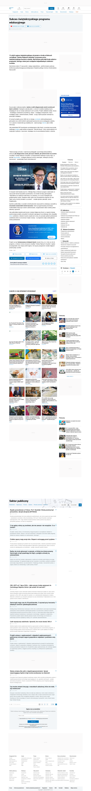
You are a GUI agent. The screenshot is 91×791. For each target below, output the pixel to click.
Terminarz (66, 269)
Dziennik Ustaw (36, 774)
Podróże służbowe (61, 778)
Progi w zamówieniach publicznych (68, 251)
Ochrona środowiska (65, 238)
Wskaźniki (65, 242)
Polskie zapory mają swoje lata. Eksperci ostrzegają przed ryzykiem (69, 173)
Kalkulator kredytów (65, 220)
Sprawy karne (36, 760)
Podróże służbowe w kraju (63, 774)
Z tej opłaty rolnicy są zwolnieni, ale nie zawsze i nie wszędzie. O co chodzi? (69, 170)
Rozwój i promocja (38, 505)
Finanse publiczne (65, 234)
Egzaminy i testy (24, 778)
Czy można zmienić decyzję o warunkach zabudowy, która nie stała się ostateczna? (69, 198)
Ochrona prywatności (19, 789)
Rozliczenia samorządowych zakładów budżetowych (69, 259)
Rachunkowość (12, 760)
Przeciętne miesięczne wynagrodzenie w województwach (70, 248)
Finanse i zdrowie (49, 766)
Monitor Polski (36, 775)
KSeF (77, 11)
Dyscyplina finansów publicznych (68, 255)
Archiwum (71, 775)
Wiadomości (26, 15)
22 (75, 272)
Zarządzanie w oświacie (26, 779)
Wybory (62, 239)
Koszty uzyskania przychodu (67, 257)
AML (58, 766)
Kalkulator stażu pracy (50, 779)
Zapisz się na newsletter (51, 254)
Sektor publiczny (34, 11)
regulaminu (33, 719)
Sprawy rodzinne (36, 759)
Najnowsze (70, 163)
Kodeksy (35, 781)
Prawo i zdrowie (36, 768)
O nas (10, 789)
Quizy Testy (63, 262)
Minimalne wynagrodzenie (63, 775)
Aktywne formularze (68, 230)
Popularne (64, 163)
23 (78, 272)
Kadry (21, 11)
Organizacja (19, 505)
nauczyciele (16, 157)
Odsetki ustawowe (61, 779)
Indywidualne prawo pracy (26, 759)
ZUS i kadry (11, 763)
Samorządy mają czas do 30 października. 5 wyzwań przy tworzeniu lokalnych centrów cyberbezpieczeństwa (70, 184)
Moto (57, 11)
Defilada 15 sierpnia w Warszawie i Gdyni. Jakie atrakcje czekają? (69, 201)
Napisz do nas (34, 254)
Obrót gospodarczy (13, 762)
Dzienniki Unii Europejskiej (38, 778)
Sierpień (72, 269)
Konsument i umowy (37, 762)
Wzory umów (72, 778)
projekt (17, 129)
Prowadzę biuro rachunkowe (63, 760)
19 (67, 272)
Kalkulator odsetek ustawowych (68, 222)
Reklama (67, 789)
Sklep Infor (35, 766)
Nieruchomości (63, 11)
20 (70, 272)
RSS (56, 789)
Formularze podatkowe (74, 779)
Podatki (10, 759)
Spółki (47, 760)
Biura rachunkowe (62, 757)
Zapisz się (51, 237)
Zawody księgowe (12, 765)
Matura (22, 781)
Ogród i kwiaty (72, 765)
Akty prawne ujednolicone (38, 779)
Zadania (30, 505)
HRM (22, 766)
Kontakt (61, 789)
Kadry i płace (11, 779)
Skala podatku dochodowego (63, 781)
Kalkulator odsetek (49, 778)
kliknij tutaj (40, 728)
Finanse (25, 505)
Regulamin (44, 789)
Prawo (42, 11)
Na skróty (72, 772)
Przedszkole (23, 774)
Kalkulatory (66, 211)
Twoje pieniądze (49, 11)
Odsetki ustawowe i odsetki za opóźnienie (70, 244)
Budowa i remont (73, 763)
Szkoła (22, 775)
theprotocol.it (72, 781)
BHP (22, 765)
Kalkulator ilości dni (65, 226)
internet (44, 123)
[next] (56, 705)
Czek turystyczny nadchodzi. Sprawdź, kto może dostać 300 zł (69, 187)
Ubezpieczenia (24, 762)
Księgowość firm (13, 757)
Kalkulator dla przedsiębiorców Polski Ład (70, 217)
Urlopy (22, 763)
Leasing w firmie (49, 765)
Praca (34, 765)
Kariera (51, 789)
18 (64, 272)
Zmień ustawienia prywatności (33, 789)
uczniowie (37, 119)
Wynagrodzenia (24, 760)
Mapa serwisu (74, 789)
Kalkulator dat (64, 228)
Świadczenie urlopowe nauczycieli (68, 246)
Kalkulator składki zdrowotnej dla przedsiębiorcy (68, 214)
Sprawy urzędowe (36, 763)
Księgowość (15, 11)
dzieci (10, 216)
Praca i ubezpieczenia (50, 762)
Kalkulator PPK (64, 224)
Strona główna (12, 15)
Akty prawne (36, 772)
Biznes (27, 11)
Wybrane (76, 163)
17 (62, 272)
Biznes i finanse (49, 759)
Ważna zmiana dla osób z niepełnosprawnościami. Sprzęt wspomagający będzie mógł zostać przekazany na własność (68, 194)
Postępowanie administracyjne (67, 232)
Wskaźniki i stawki (62, 772)
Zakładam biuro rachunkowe (63, 759)
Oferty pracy (72, 782)
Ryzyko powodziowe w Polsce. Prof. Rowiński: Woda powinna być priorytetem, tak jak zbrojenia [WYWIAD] (69, 166)
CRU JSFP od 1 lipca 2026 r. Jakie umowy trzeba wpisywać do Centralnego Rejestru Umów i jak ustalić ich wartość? (69, 180)
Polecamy (62, 419)
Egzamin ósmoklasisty (25, 782)
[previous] (39, 705)
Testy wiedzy (23, 784)
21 (73, 272)
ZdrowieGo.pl (72, 774)
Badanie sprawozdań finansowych (68, 253)
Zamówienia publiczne (66, 236)
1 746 (52, 705)
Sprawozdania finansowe (62, 765)
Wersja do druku (18, 254)
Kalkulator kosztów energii (66, 218)
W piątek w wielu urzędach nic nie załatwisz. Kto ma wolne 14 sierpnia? (70, 205)
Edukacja (71, 11)
